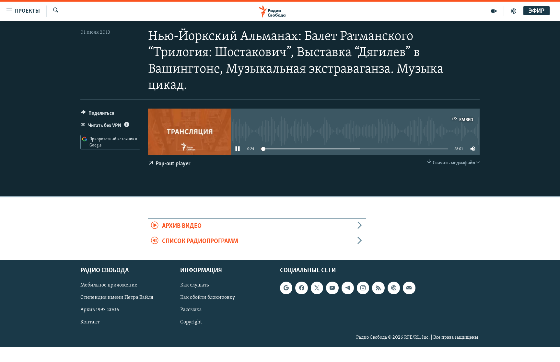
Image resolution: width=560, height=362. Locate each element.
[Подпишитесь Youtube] (332, 288)
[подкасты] (513, 11)
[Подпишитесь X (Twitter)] (317, 288)
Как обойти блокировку (207, 297)
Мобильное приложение (108, 285)
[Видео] (494, 11)
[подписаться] (409, 288)
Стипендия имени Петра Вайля (116, 297)
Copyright (191, 322)
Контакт (89, 322)
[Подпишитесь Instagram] (363, 288)
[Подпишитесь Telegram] (348, 288)
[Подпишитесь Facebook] (301, 288)
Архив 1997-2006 (99, 310)
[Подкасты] (394, 288)
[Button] (97, 115)
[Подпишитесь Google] (286, 288)
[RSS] (378, 288)
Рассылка (191, 310)
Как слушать (194, 285)
